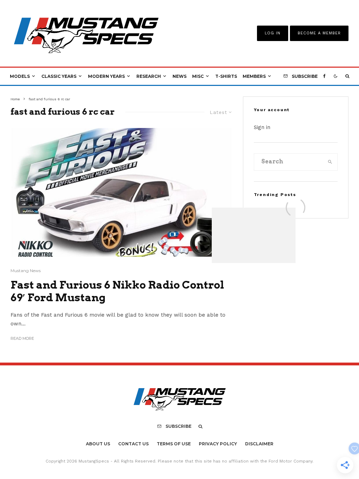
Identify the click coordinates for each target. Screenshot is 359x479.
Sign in (262, 127)
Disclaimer (259, 443)
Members (254, 76)
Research (148, 76)
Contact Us (133, 443)
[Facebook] (324, 76)
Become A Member (319, 33)
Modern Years (106, 76)
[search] (330, 162)
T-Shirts (226, 76)
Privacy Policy (218, 443)
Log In (272, 33)
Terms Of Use (174, 443)
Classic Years (58, 76)
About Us (98, 443)
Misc (198, 76)
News (179, 76)
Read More (22, 338)
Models (20, 76)
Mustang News (26, 270)
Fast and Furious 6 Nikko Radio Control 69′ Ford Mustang (117, 291)
